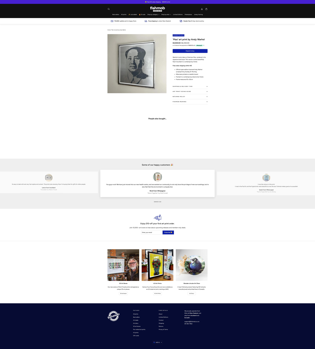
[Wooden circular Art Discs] (192, 265)
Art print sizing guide (182, 91)
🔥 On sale (142, 14)
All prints (123, 14)
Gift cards (136, 335)
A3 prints (135, 332)
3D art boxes (123, 293)
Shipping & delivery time (183, 86)
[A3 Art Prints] (157, 265)
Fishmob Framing (179, 101)
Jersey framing (198, 14)
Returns (161, 326)
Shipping (161, 323)
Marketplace (188, 14)
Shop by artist (165, 14)
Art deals (135, 320)
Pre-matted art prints (139, 329)
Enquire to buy (190, 51)
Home (108, 30)
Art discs (135, 323)
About (160, 314)
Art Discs (191, 293)
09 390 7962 (188, 324)
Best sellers (115, 14)
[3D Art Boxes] (123, 265)
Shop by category (152, 14)
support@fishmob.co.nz (191, 321)
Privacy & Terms (163, 329)
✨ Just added (132, 14)
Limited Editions (178, 14)
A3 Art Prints (157, 293)
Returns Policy (179, 96)
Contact (161, 320)
